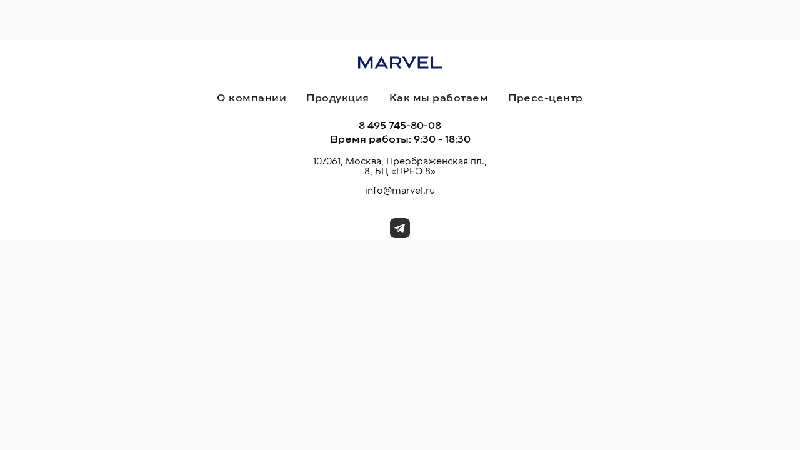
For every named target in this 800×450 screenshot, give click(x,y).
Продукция (337, 98)
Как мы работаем (439, 98)
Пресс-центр (545, 98)
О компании (251, 98)
